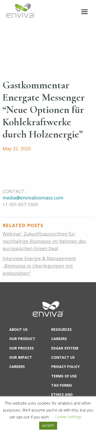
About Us (18, 329)
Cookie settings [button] (68, 416)
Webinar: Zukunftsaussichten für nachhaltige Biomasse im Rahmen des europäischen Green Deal (44, 241)
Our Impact (20, 357)
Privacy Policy (65, 366)
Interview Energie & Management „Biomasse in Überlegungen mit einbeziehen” (39, 265)
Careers (17, 366)
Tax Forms (61, 385)
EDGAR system (64, 348)
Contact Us (63, 357)
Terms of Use (64, 376)
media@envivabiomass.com (33, 198)
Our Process (21, 348)
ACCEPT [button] (48, 425)
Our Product (22, 338)
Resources (61, 329)
